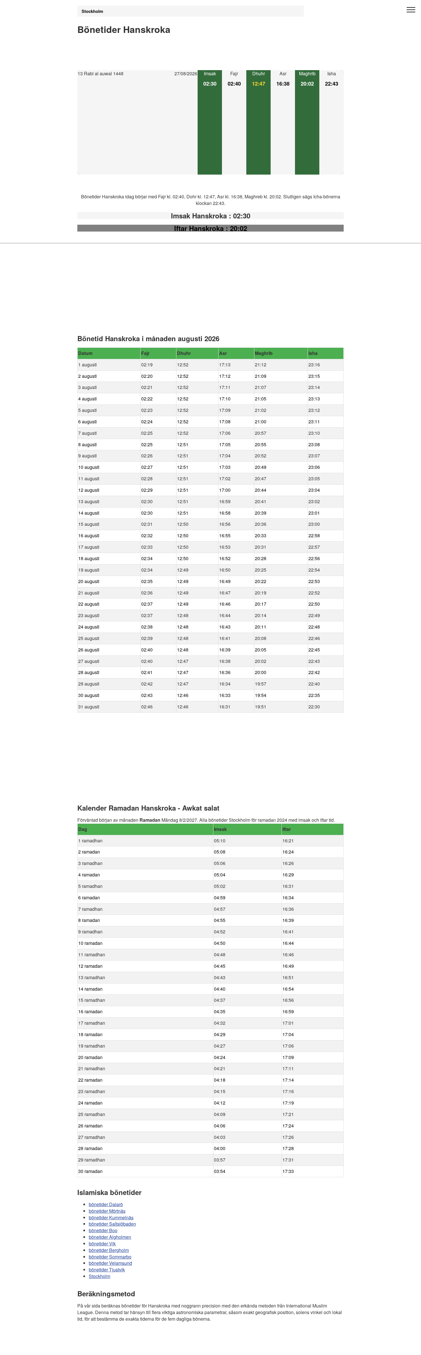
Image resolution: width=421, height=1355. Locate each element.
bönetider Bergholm (109, 1250)
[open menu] (411, 10)
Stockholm (92, 11)
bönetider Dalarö (106, 1204)
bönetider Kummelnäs (111, 1217)
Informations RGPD (97, 1347)
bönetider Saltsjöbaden (112, 1223)
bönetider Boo (103, 1230)
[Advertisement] (137, 126)
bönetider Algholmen (110, 1237)
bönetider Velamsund (110, 1263)
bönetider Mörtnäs (107, 1211)
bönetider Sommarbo (110, 1256)
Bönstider (112, 1335)
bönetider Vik (102, 1243)
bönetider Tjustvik (107, 1269)
